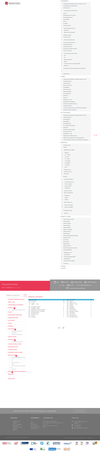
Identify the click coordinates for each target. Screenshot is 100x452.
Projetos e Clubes (17, 427)
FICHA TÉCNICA (67, 437)
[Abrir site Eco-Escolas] (48, 443)
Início (3, 287)
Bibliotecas (16, 425)
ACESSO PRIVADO (34, 428)
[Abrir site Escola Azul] (56, 443)
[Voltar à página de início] (13, 3)
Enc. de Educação (17, 424)
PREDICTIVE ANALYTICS (85, 285)
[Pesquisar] (25, 295)
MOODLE (66, 282)
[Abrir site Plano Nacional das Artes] (41, 443)
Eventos (15, 430)
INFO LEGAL (75, 437)
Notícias (15, 428)
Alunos (15, 423)
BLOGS (72, 285)
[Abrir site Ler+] (16, 443)
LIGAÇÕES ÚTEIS (82, 437)
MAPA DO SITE (90, 437)
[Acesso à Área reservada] (96, 135)
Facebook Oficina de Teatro (51, 425)
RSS (46, 427)
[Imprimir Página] (63, 328)
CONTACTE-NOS (79, 411)
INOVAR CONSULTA (92, 282)
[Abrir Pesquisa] (94, 135)
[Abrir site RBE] (7, 443)
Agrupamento (9, 287)
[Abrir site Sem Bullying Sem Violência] (94, 443)
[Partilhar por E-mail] (59, 328)
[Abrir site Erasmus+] (68, 443)
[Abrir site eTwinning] (76, 443)
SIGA (63, 285)
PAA (58, 282)
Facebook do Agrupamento (51, 421)
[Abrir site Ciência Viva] (34, 443)
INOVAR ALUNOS (78, 282)
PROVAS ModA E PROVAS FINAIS (77, 288)
